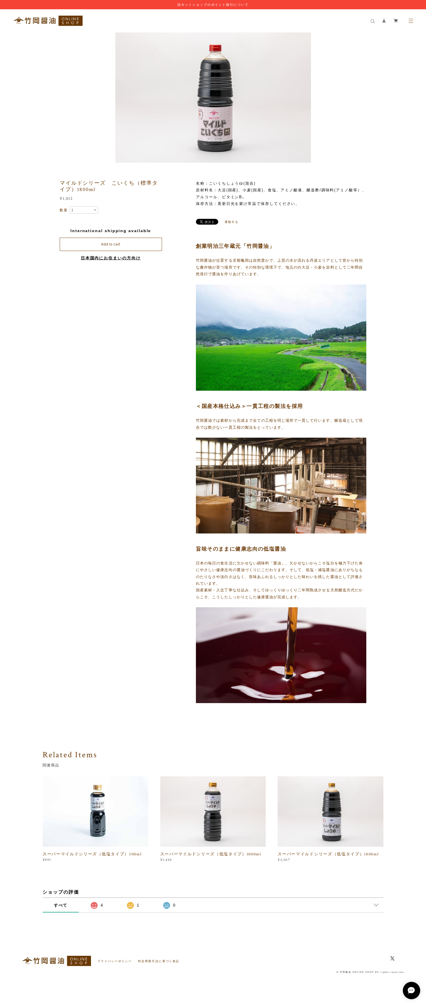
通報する (232, 221)
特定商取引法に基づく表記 (158, 961)
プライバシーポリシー (114, 961)
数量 (64, 210)
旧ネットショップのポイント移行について (212, 4)
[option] (213, 97)
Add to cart (110, 244)
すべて (61, 905)
